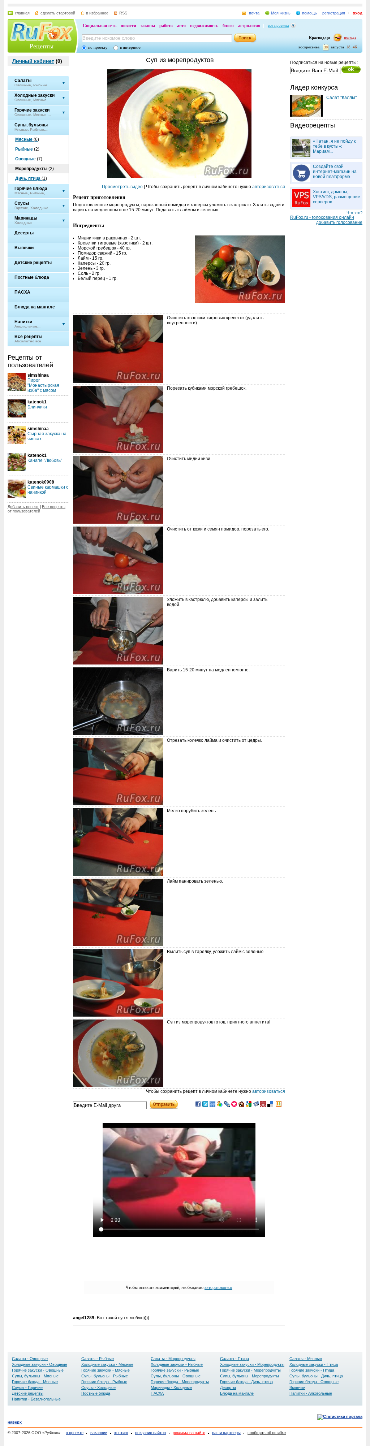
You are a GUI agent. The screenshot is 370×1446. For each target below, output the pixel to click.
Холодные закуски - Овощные (39, 1364)
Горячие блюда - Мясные (35, 1382)
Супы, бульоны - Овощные (176, 1376)
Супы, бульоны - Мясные (35, 1376)
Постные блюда (95, 1393)
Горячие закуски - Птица (311, 1370)
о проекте (74, 1432)
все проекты (278, 25)
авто (181, 25)
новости (128, 25)
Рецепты (41, 46)
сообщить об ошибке (267, 1432)
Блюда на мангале (237, 1393)
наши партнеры (226, 1432)
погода (350, 37)
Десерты (228, 1387)
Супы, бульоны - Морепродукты (249, 1376)
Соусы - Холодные (98, 1387)
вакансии (98, 1432)
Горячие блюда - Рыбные (104, 1382)
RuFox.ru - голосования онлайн (322, 217)
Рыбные (27, 149)
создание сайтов (150, 1432)
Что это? (354, 213)
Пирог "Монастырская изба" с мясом (43, 385)
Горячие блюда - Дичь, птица (246, 1382)
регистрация (333, 13)
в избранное (97, 13)
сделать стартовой (57, 13)
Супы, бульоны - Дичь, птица (316, 1376)
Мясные (27, 139)
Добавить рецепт (23, 507)
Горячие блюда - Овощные (314, 1382)
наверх (15, 1422)
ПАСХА (157, 1393)
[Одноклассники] (278, 1105)
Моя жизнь (281, 13)
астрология (249, 25)
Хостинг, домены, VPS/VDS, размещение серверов (336, 196)
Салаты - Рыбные (97, 1358)
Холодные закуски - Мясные (107, 1364)
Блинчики (37, 407)
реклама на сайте (189, 1432)
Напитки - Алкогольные (310, 1393)
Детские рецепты (27, 1393)
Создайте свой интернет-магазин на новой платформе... (335, 171)
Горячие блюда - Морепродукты (180, 1382)
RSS (123, 13)
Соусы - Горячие (27, 1387)
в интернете (130, 47)
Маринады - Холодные (171, 1387)
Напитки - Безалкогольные (36, 1399)
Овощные (28, 158)
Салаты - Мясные (305, 1358)
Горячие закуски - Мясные (105, 1370)
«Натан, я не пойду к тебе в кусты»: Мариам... (334, 146)
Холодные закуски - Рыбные (177, 1364)
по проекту (98, 47)
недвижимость (204, 25)
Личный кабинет (33, 61)
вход (357, 13)
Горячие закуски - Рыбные (175, 1370)
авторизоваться (268, 186)
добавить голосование (339, 222)
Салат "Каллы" (341, 97)
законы (148, 25)
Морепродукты (34, 168)
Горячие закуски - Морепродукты (250, 1370)
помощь (309, 13)
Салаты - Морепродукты (173, 1358)
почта (254, 13)
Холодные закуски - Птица (313, 1364)
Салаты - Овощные (30, 1358)
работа (166, 25)
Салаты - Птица (234, 1358)
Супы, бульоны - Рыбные (104, 1376)
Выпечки (297, 1387)
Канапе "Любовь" (44, 460)
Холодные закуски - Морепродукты (252, 1364)
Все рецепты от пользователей (36, 509)
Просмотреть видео (122, 186)
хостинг (121, 1432)
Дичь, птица (31, 178)
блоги (228, 25)
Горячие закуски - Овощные (38, 1370)
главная (22, 13)
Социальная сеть (99, 25)
